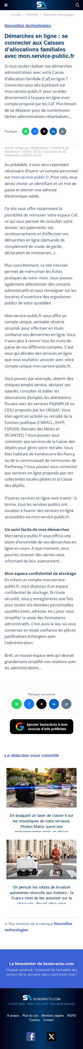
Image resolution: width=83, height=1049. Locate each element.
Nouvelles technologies (58, 14)
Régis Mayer (39, 148)
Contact (48, 1020)
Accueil (16, 14)
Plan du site (30, 1015)
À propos (13, 1015)
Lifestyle (32, 14)
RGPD (71, 1015)
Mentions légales (53, 1015)
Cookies (35, 1020)
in (53, 131)
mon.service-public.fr (30, 177)
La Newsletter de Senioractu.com (41, 963)
